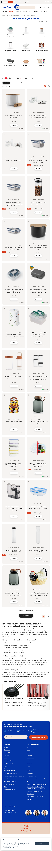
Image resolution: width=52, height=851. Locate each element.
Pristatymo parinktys (10, 781)
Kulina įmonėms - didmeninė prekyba (37, 784)
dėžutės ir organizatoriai (32, 674)
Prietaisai (6, 755)
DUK (28, 781)
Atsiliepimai (30, 773)
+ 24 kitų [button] (26, 615)
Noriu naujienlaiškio (38, 737)
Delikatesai (7, 752)
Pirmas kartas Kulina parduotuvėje (36, 778)
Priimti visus (42, 843)
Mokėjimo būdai (8, 778)
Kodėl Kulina (30, 794)
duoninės (10, 676)
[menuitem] (4, 12)
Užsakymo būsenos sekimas (34, 791)
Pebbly (23, 660)
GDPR (5, 786)
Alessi (28, 660)
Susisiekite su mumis (9, 789)
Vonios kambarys (8, 760)
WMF (28, 747)
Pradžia (6, 766)
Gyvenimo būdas (8, 763)
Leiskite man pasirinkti (8, 847)
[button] (26, 83)
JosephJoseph (30, 758)
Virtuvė (6, 747)
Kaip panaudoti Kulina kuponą (35, 796)
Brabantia (17, 660)
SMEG (28, 752)
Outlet (6, 768)
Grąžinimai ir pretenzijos (11, 773)
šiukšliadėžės (27, 676)
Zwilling (29, 760)
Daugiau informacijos (13, 846)
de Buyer (29, 763)
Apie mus (29, 799)
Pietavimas (7, 749)
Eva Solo (29, 766)
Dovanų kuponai (31, 776)
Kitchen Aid (30, 755)
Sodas (5, 758)
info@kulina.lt (10, 810)
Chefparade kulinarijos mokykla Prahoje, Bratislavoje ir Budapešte (36, 787)
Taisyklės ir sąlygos (9, 784)
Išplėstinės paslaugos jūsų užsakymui (14, 776)
